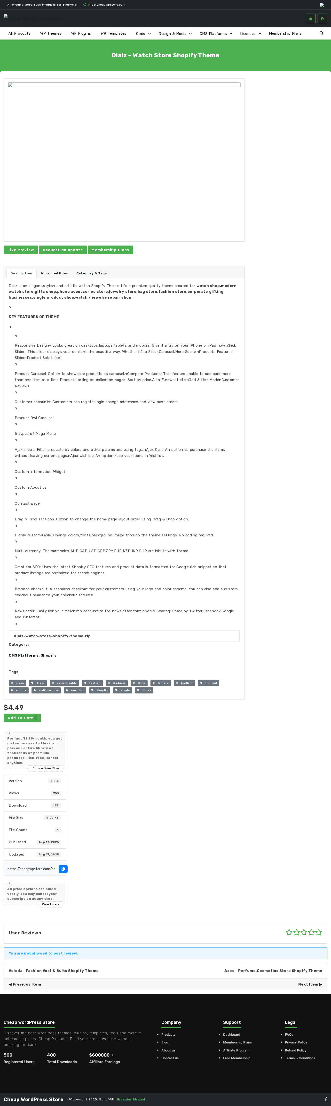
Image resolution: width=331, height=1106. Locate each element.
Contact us (170, 1058)
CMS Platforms (213, 34)
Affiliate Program (236, 1050)
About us (168, 1050)
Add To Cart (20, 718)
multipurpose (47, 690)
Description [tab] (21, 273)
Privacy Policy (296, 1042)
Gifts (140, 683)
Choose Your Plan (45, 768)
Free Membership (236, 1058)
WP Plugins (81, 33)
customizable (65, 683)
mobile (19, 690)
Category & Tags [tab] (91, 273)
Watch (145, 690)
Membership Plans (285, 33)
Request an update (63, 249)
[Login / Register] (322, 18)
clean (18, 683)
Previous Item (27, 984)
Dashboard (231, 1034)
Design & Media (172, 34)
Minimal (210, 683)
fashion (94, 683)
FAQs (289, 1034)
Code (140, 34)
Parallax (76, 690)
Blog (164, 1042)
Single (124, 690)
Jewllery (185, 683)
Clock (39, 683)
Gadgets (118, 683)
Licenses (248, 34)
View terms (50, 904)
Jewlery (162, 683)
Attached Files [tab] (54, 273)
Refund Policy (296, 1050)
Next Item (308, 984)
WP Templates (113, 33)
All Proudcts (19, 33)
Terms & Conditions (300, 1058)
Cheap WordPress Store (33, 1099)
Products (168, 1034)
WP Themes (51, 33)
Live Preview (21, 249)
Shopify (49, 655)
